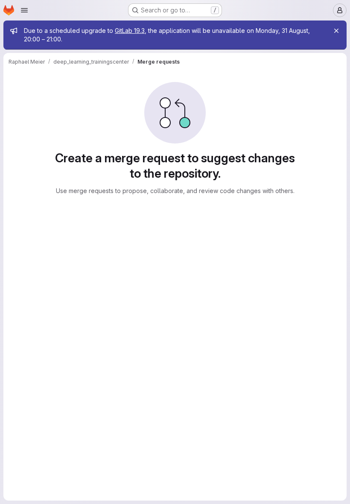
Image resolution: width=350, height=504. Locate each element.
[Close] (336, 31)
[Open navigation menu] (24, 10)
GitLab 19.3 (130, 30)
